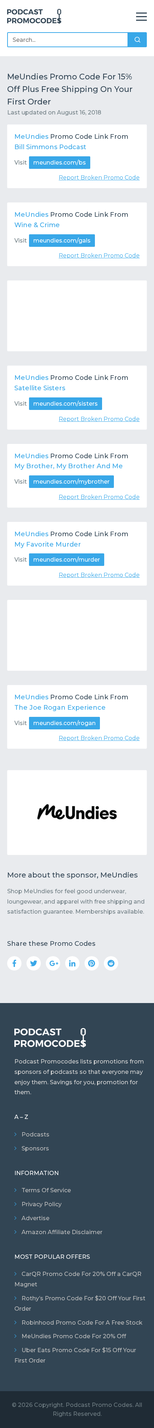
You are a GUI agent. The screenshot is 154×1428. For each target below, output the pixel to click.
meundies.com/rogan (64, 723)
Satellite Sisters (39, 388)
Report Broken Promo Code (99, 177)
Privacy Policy (41, 1204)
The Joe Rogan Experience (60, 707)
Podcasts (35, 1134)
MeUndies (31, 137)
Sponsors (35, 1148)
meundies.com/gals (62, 240)
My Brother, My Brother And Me (68, 466)
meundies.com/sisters (65, 403)
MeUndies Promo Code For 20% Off (73, 1336)
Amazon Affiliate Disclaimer (61, 1232)
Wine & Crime (37, 225)
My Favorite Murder (47, 544)
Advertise (35, 1218)
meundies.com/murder (66, 559)
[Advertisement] (77, 316)
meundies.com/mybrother (71, 481)
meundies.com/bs (59, 162)
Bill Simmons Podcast (50, 147)
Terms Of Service (46, 1190)
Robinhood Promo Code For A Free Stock (82, 1322)
